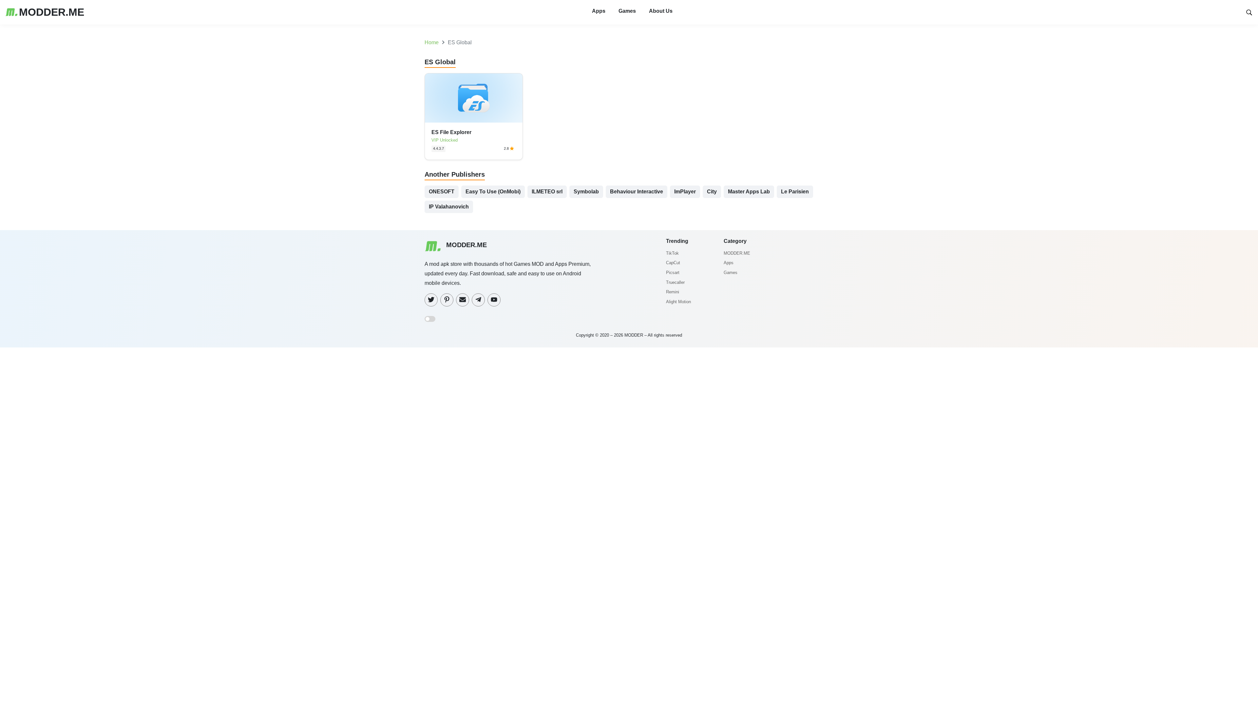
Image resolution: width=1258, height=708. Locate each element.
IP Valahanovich (449, 206)
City (712, 191)
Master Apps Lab (749, 191)
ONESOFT (441, 191)
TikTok (672, 253)
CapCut (673, 262)
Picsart (672, 272)
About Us (661, 11)
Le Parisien (795, 191)
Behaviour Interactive (636, 191)
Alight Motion (678, 301)
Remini (672, 291)
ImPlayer (685, 191)
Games (627, 11)
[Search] (1249, 12)
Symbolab (586, 191)
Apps (598, 11)
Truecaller (675, 282)
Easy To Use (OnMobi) (493, 191)
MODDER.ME (737, 253)
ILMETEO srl (547, 191)
